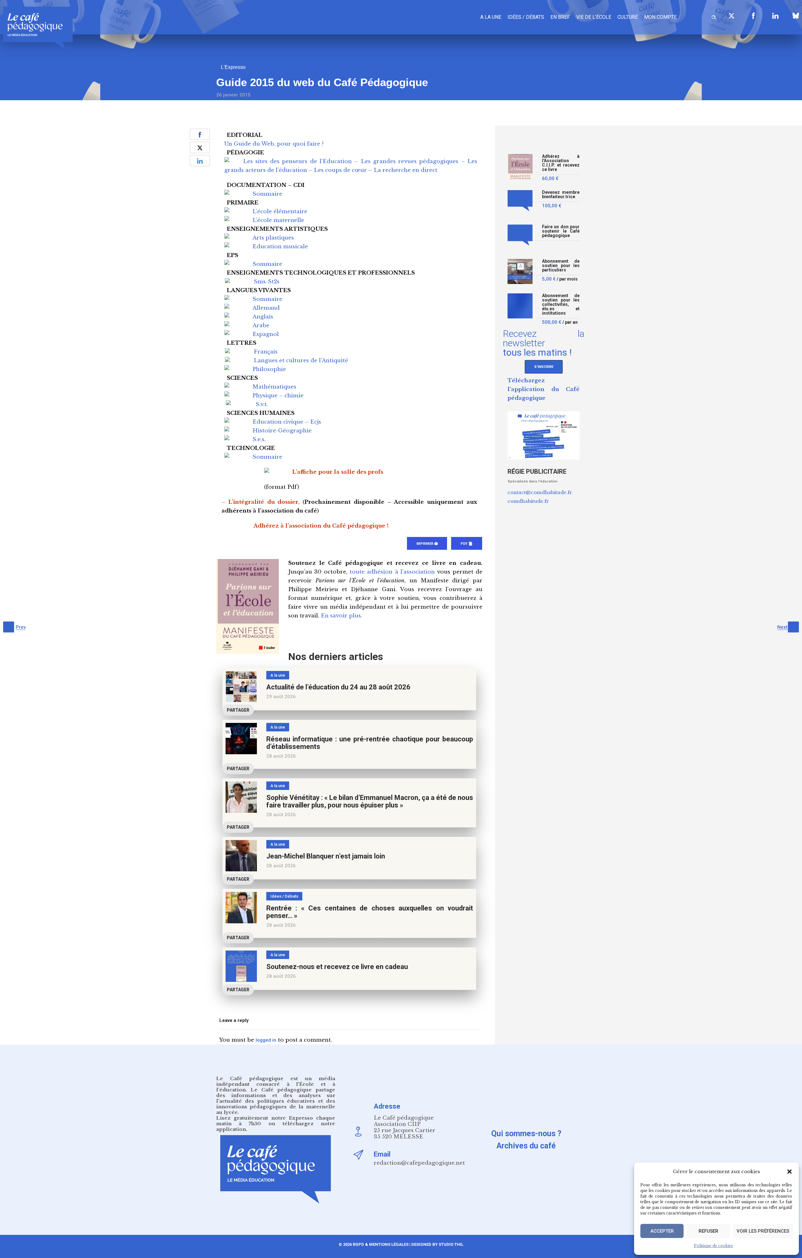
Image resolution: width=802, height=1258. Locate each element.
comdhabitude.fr (528, 501)
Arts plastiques (273, 238)
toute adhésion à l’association (392, 572)
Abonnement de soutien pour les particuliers (561, 265)
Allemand (266, 308)
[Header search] (714, 16)
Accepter (662, 1231)
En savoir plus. (341, 615)
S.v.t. (262, 404)
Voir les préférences (763, 1231)
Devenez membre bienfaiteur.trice (561, 194)
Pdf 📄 (467, 544)
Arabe (261, 325)
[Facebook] (753, 15)
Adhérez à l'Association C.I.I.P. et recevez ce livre (561, 163)
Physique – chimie (278, 395)
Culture (627, 17)
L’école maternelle (278, 220)
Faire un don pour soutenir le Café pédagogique (561, 231)
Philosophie (269, 369)
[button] (789, 1171)
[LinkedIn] (775, 15)
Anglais (263, 316)
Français (266, 351)
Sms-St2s (266, 281)
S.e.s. (259, 439)
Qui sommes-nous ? (526, 1133)
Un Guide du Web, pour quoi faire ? (274, 144)
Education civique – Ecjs (287, 422)
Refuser (708, 1231)
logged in (266, 1040)
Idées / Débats (526, 17)
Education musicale (280, 246)
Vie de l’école (593, 17)
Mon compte (660, 17)
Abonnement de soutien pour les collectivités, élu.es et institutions (561, 304)
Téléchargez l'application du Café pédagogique (544, 389)
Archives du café (526, 1145)
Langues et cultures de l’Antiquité (301, 360)
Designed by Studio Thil (436, 1244)
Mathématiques (274, 387)
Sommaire (267, 194)
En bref (560, 17)
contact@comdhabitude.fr (540, 492)
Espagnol (266, 334)
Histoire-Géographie (282, 430)
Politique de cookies (713, 1245)
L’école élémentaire (280, 211)
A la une (490, 17)
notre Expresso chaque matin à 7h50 (275, 1121)
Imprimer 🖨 (427, 544)
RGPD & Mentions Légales (381, 1244)
